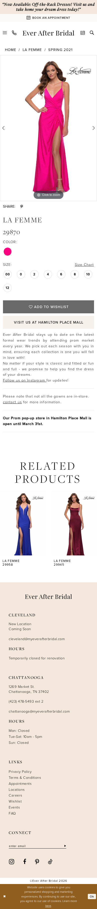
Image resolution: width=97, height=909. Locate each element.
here (48, 906)
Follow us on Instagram (25, 380)
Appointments (20, 783)
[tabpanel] (48, 128)
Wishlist (15, 801)
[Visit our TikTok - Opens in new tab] (50, 861)
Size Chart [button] (84, 264)
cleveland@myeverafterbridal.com (37, 639)
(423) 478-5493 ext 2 (26, 701)
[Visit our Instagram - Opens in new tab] (12, 861)
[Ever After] (48, 32)
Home (10, 49)
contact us (12, 402)
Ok (92, 896)
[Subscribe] (65, 846)
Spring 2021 (60, 49)
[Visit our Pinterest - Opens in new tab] (37, 861)
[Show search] (92, 32)
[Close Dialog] (4, 896)
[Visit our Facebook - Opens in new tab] (25, 861)
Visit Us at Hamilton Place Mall (48, 322)
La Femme (32, 49)
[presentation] (23, 522)
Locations (17, 789)
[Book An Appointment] (83, 32)
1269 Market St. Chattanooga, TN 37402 (29, 689)
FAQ (12, 813)
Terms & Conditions (25, 777)
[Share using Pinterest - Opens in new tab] (21, 206)
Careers (15, 795)
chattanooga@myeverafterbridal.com (39, 711)
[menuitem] (5, 32)
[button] (5, 32)
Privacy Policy (20, 771)
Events (14, 807)
